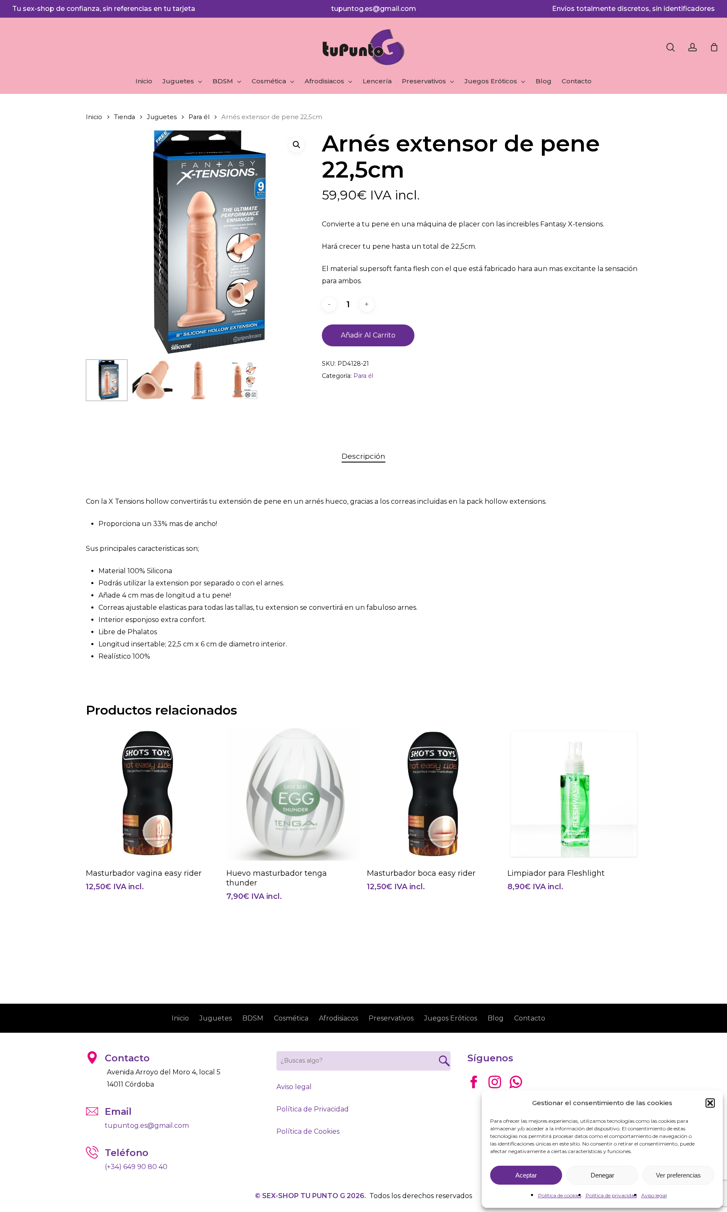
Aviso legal (654, 1195)
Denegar (602, 1175)
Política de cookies (559, 1195)
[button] (710, 1103)
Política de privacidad (611, 1195)
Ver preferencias (678, 1175)
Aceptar (526, 1175)
